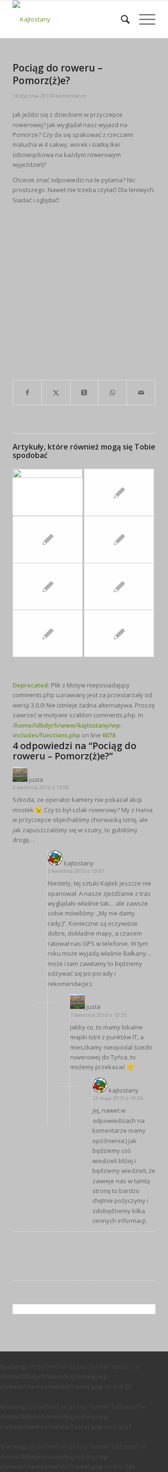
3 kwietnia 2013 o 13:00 (41, 787)
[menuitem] (121, 19)
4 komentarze (68, 96)
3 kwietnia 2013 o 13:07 (76, 870)
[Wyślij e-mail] (141, 392)
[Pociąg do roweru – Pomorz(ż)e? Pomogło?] (48, 492)
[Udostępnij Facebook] (27, 392)
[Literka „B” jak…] (119, 586)
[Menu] (142, 19)
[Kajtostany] (70, 19)
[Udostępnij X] (56, 392)
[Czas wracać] (48, 539)
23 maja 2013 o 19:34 (117, 1097)
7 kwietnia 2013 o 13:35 (98, 1014)
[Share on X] (84, 392)
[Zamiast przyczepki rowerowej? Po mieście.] (119, 633)
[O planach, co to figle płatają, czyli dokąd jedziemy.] (48, 633)
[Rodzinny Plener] (119, 492)
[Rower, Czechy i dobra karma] (119, 539)
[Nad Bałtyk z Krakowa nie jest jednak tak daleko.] (48, 586)
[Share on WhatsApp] (112, 392)
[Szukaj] (121, 19)
